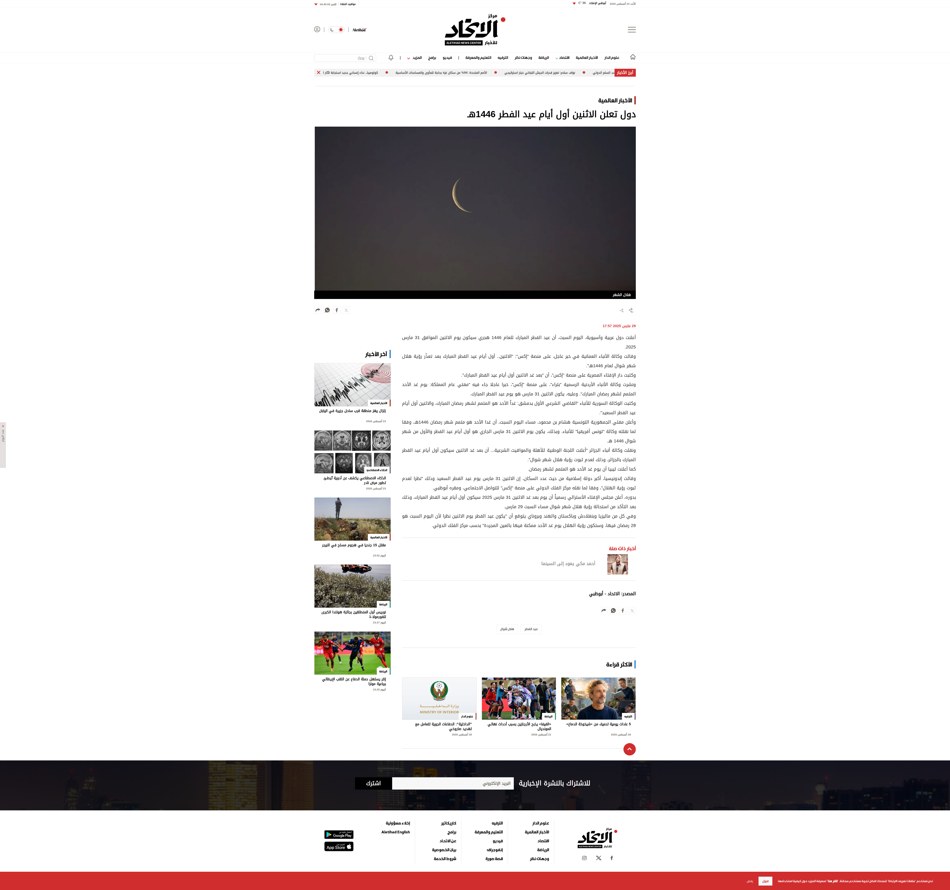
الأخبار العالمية (587, 57)
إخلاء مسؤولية (398, 823)
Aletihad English (395, 831)
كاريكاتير (448, 823)
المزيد (417, 57)
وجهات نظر (523, 57)
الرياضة (544, 57)
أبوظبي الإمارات (592, 3)
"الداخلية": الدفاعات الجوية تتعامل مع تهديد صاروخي (443, 726)
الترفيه (503, 57)
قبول (765, 881)
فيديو (447, 57)
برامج (432, 57)
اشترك (373, 783)
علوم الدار (611, 57)
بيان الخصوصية (444, 849)
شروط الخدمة (445, 858)
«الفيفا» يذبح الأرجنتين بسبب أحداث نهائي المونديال (519, 726)
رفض (750, 881)
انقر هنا (832, 881)
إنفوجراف (495, 849)
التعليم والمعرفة (478, 57)
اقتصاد (563, 57)
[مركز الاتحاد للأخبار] (475, 30)
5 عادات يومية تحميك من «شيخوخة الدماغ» (598, 725)
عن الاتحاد (447, 840)
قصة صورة (494, 858)
